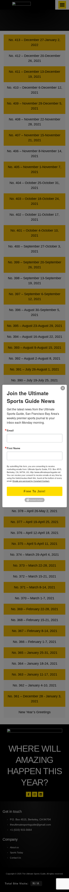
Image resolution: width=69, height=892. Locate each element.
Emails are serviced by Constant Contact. (31, 480)
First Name (13, 448)
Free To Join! (34, 491)
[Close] (63, 388)
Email (10, 430)
